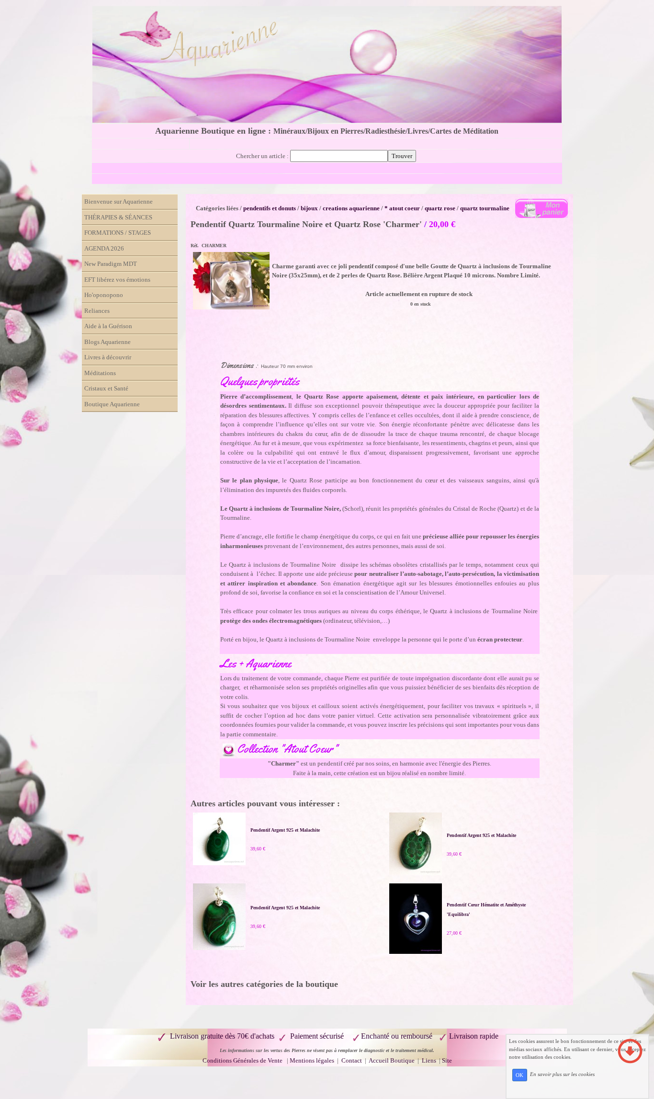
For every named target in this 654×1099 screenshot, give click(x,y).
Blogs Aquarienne (107, 341)
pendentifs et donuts (269, 208)
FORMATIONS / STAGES (117, 232)
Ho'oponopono (103, 294)
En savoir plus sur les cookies (562, 1074)
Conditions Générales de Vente (242, 1060)
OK (519, 1075)
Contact (352, 1060)
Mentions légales (312, 1060)
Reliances (97, 310)
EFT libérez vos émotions (117, 279)
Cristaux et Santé (106, 388)
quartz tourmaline (484, 208)
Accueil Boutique (392, 1060)
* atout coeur (402, 208)
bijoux (309, 208)
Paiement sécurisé (317, 1036)
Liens (429, 1060)
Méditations (100, 373)
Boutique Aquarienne (112, 404)
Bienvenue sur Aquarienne (118, 201)
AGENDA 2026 (104, 248)
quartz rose (440, 208)
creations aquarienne (351, 208)
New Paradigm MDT (110, 263)
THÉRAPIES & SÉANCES (118, 217)
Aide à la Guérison (108, 326)
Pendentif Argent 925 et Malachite (285, 830)
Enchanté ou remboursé (396, 1036)
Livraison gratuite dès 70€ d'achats (222, 1036)
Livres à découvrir (107, 357)
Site (447, 1060)
